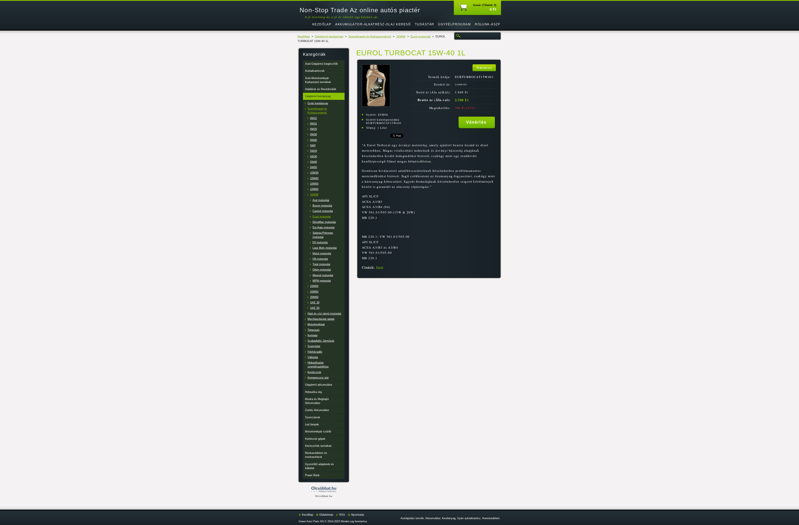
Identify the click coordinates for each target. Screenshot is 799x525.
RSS (342, 514)
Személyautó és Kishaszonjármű (369, 36)
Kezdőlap (304, 36)
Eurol (379, 267)
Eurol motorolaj (421, 36)
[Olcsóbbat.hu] (323, 489)
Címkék (368, 267)
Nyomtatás (357, 514)
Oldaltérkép (326, 514)
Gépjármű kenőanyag (329, 36)
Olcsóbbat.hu (323, 496)
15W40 (401, 36)
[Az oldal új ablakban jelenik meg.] (376, 105)
